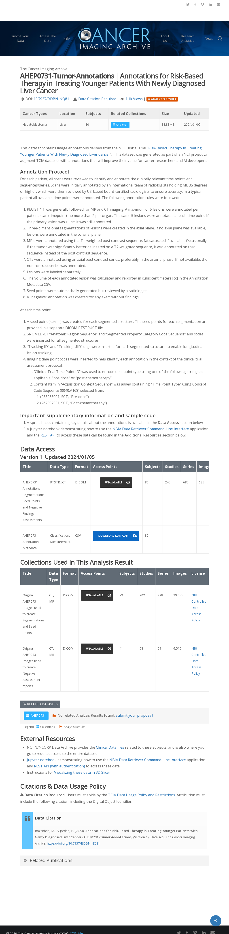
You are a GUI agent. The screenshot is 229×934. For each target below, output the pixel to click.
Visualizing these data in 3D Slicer (82, 772)
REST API (48, 435)
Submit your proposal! (134, 715)
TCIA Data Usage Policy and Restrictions (141, 794)
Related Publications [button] (51, 860)
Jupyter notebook (42, 759)
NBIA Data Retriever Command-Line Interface (150, 428)
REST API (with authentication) (59, 766)
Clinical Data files (110, 747)
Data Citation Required (97, 98)
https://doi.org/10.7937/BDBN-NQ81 (73, 843)
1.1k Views (134, 98)
